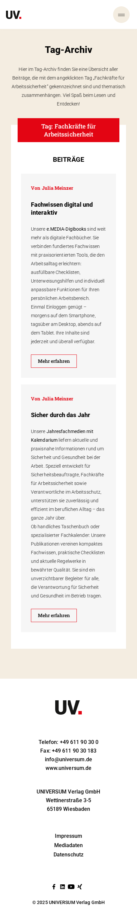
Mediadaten (68, 845)
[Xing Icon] (79, 886)
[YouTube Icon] (71, 886)
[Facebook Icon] (54, 886)
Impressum (68, 836)
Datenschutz (68, 854)
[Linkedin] (62, 886)
